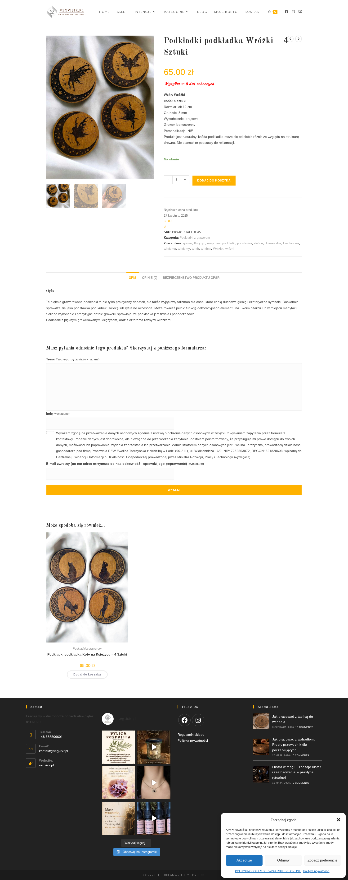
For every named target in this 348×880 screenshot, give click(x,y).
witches (206, 249)
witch (195, 249)
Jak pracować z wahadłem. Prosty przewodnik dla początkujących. (293, 744)
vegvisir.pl (46, 765)
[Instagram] (293, 11)
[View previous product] (290, 39)
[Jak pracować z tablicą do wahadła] (261, 721)
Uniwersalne (273, 243)
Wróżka (218, 249)
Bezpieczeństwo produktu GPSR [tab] (191, 277)
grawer (187, 243)
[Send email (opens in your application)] (300, 11)
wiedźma (170, 249)
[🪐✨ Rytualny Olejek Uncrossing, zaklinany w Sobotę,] (153, 818)
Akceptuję (244, 860)
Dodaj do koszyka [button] (87, 674)
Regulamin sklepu (191, 734)
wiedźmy (184, 249)
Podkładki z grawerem (195, 237)
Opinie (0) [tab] (149, 277)
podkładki (228, 243)
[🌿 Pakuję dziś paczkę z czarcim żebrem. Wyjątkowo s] (153, 747)
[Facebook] (286, 11)
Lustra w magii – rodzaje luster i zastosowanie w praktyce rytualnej (296, 772)
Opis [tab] (132, 277)
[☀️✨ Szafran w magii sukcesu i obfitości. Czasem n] (118, 782)
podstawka (244, 243)
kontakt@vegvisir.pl (53, 751)
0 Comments (305, 727)
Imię (58, 413)
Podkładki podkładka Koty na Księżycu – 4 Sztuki (87, 654)
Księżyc (199, 243)
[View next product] (298, 39)
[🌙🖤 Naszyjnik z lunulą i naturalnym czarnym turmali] (153, 782)
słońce (258, 243)
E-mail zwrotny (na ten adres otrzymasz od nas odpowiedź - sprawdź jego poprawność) (125, 464)
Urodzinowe (291, 243)
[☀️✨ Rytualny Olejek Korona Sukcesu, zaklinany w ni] (118, 818)
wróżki (229, 249)
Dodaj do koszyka (214, 180)
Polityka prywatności (193, 740)
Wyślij (174, 490)
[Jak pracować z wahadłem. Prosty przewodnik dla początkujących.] (261, 747)
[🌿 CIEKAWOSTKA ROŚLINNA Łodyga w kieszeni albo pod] (118, 747)
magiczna (213, 243)
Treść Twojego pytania (72, 359)
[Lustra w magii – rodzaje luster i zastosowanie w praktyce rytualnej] (261, 774)
